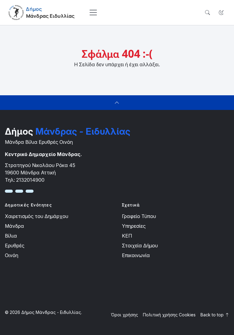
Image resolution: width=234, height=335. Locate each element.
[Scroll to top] (117, 102)
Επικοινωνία (136, 255)
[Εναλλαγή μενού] (93, 12)
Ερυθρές (14, 245)
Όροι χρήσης (124, 314)
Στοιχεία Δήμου (140, 245)
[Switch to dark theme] (221, 12)
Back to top (212, 314)
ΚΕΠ (127, 236)
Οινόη (11, 255)
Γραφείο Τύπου (139, 216)
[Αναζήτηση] (207, 12)
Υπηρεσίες (134, 226)
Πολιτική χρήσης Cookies (169, 314)
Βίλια (11, 236)
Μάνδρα (14, 226)
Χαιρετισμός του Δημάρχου (36, 216)
